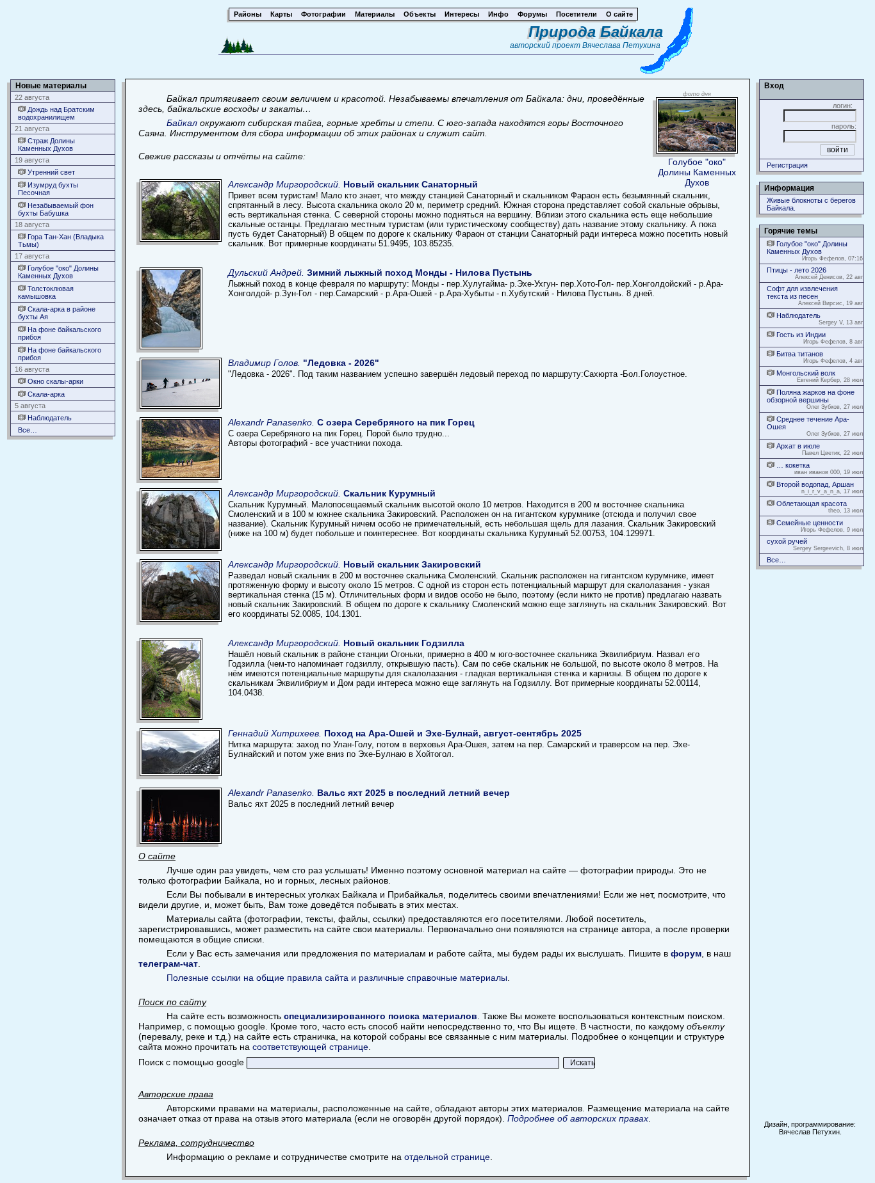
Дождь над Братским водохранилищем (56, 113)
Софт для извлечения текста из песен (802, 292)
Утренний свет (50, 172)
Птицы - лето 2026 (796, 270)
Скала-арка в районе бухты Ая (56, 313)
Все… (27, 430)
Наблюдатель (49, 418)
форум (686, 953)
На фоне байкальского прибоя (59, 333)
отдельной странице (447, 1157)
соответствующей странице (310, 1047)
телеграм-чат (168, 963)
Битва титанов (798, 354)
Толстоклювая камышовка (46, 292)
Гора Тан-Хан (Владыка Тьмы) (61, 240)
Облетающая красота (810, 503)
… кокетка (792, 465)
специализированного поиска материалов (380, 1016)
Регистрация (787, 165)
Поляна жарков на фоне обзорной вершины (811, 396)
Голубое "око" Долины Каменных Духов (58, 272)
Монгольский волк (804, 373)
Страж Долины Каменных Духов (46, 144)
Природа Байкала (595, 31)
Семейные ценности (808, 523)
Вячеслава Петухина (621, 45)
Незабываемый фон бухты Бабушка (56, 209)
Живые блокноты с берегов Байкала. (811, 204)
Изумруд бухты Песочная (48, 188)
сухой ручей (787, 541)
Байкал (182, 123)
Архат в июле (797, 446)
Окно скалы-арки (54, 381)
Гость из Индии (800, 334)
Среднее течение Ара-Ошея (808, 423)
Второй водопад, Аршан (814, 484)
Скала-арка (45, 394)
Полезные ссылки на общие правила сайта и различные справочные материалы (337, 978)
